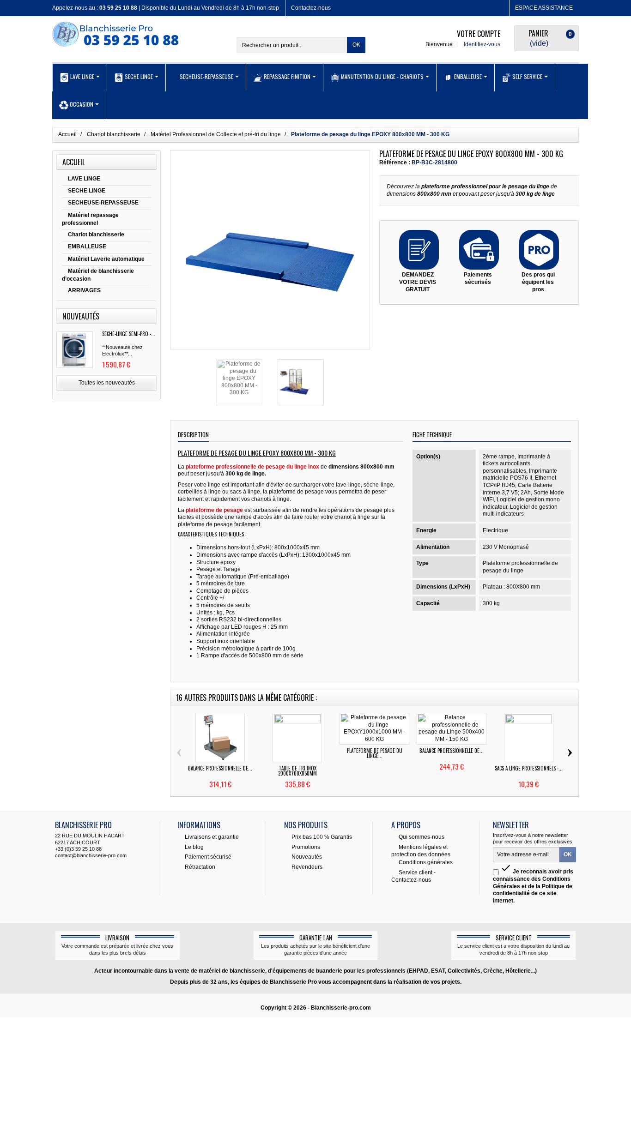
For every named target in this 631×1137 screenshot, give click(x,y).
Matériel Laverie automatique (106, 259)
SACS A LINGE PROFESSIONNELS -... (529, 768)
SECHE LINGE (86, 190)
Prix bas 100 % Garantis (321, 836)
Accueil (73, 162)
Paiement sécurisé (208, 857)
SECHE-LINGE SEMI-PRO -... (128, 333)
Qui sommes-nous (421, 836)
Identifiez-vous (482, 44)
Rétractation (200, 867)
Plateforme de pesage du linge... (374, 753)
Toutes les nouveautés (107, 382)
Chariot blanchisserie (96, 234)
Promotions (305, 846)
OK (356, 45)
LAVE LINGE (84, 178)
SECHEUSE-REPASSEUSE (103, 202)
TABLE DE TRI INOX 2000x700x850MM (297, 770)
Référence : (394, 162)
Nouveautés (306, 857)
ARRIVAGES (84, 290)
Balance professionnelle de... (220, 768)
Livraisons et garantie (212, 836)
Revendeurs (306, 867)
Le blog (194, 846)
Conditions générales (426, 862)
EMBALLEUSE (87, 246)
